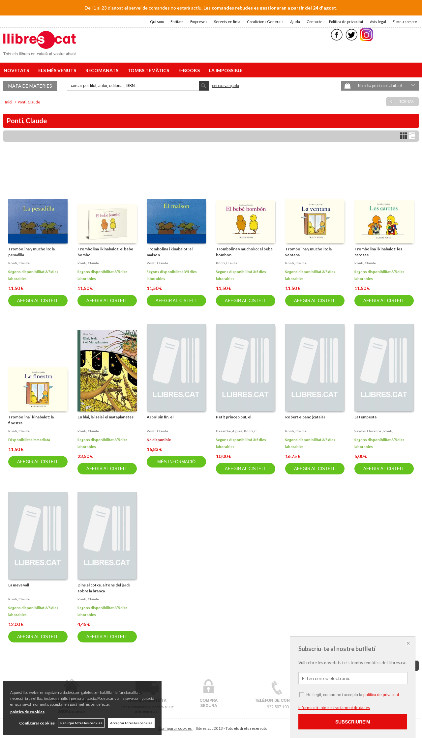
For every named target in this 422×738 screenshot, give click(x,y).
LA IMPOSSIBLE (226, 70)
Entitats (177, 21)
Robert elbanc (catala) (305, 416)
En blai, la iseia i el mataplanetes (105, 416)
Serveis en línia (227, 21)
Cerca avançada (225, 85)
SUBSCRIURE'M (352, 721)
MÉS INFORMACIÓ (176, 461)
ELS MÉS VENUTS (58, 70)
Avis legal (378, 21)
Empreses (198, 21)
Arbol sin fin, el (160, 416)
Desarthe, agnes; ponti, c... (237, 431)
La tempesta (365, 416)
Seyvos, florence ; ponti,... (374, 431)
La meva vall (18, 584)
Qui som (157, 21)
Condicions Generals (265, 21)
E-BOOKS (190, 70)
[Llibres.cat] (39, 51)
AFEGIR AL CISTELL (37, 300)
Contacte (314, 21)
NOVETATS (17, 70)
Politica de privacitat (346, 21)
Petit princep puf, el (233, 416)
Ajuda (295, 21)
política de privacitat (381, 695)
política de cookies (27, 711)
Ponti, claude (19, 263)
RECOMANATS (102, 70)
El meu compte (405, 21)
